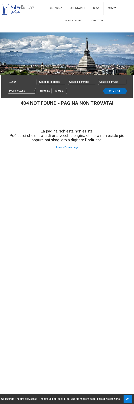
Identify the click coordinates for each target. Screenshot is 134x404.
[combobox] (52, 82)
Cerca (113, 91)
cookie (62, 398)
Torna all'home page (67, 147)
